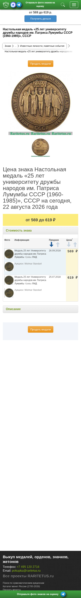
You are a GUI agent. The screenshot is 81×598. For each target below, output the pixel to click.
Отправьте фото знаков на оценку (40, 4)
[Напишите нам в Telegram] (19, 5)
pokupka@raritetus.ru (26, 570)
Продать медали (40, 63)
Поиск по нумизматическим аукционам (23, 583)
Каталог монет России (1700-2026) (21, 586)
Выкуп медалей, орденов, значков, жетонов (36, 559)
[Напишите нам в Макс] (13, 5)
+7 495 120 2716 (28, 566)
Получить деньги (40, 18)
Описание (13, 309)
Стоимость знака (19, 230)
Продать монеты (12, 590)
